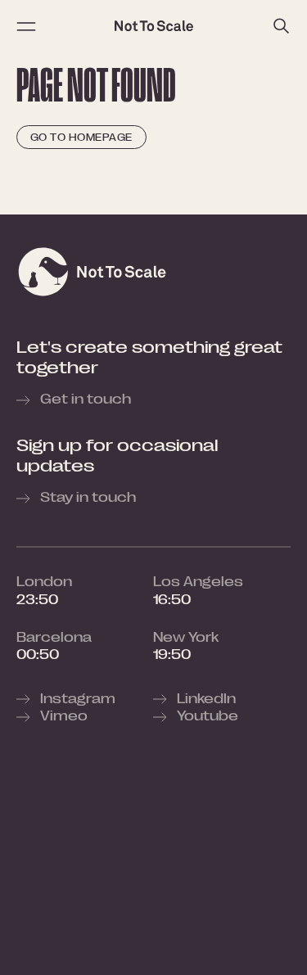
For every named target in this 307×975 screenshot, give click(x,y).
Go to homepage (81, 137)
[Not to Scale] (154, 26)
